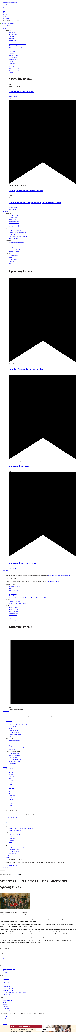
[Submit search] (18, 20)
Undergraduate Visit (19, 466)
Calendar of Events (7, 982)
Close (2, 870)
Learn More (9, 721)
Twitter (4, 1018)
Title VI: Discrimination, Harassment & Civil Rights (15, 992)
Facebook (5, 1016)
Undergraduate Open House (23, 563)
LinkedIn (5, 1024)
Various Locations (13, 96)
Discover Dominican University (10, 2)
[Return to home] (7, 23)
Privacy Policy (6, 1010)
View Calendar (12, 209)
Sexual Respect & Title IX (9, 988)
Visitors (5, 962)
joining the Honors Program (52, 581)
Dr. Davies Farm (13, 207)
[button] (9, 25)
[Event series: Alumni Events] (13, 197)
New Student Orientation (21, 91)
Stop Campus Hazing (8, 990)
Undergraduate (6, 4)
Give (4, 13)
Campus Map (6, 981)
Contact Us (5, 1006)
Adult (4, 6)
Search (1, 874)
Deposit (5, 14)
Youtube (5, 1022)
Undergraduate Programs (9, 969)
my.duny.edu (6, 18)
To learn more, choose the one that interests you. (59, 575)
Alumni (5, 960)
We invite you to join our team (13, 817)
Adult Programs (6, 972)
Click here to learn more (11, 865)
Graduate (5, 8)
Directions (5, 984)
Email (4, 16)
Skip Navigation (4, 25)
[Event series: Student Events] (20, 86)
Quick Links (6, 979)
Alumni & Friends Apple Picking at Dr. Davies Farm (35, 202)
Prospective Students (8, 957)
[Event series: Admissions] (22, 461)
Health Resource (7, 994)
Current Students (7, 959)
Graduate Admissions (8, 970)
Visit (4, 11)
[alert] (42, 671)
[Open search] (0, 872)
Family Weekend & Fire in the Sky (26, 190)
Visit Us (5, 1004)
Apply (4, 1002)
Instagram (5, 1020)
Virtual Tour (6, 1008)
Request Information (8, 1000)
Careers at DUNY (7, 986)
